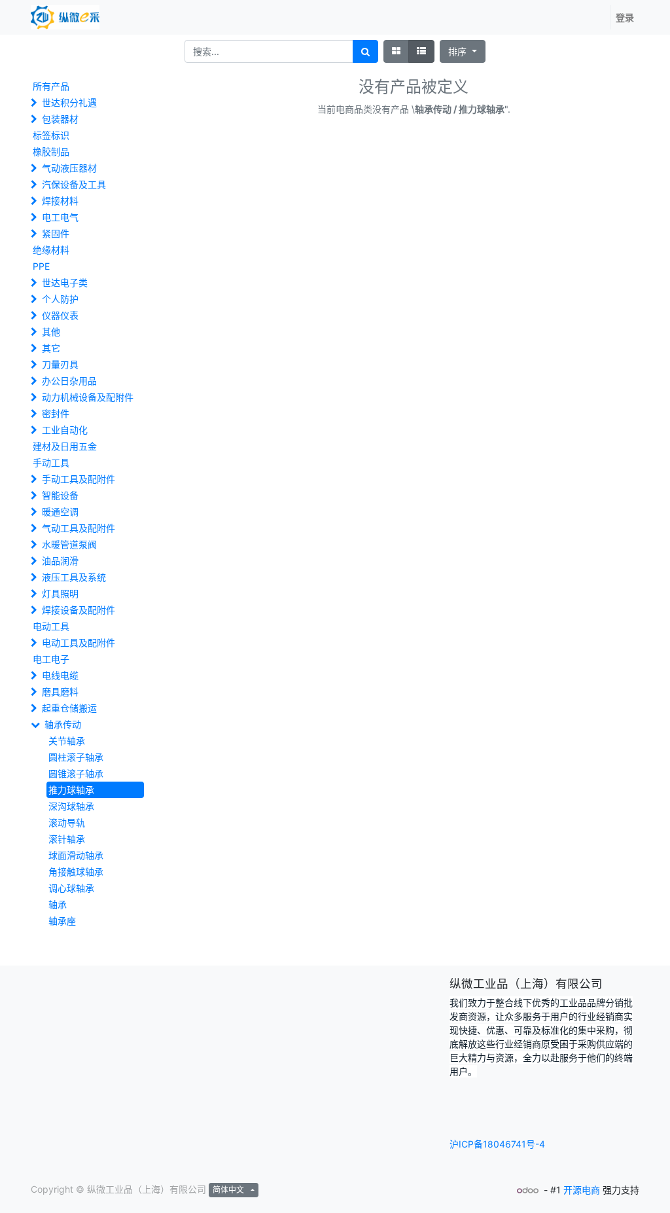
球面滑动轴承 (75, 855)
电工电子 (51, 658)
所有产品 (51, 86)
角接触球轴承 (75, 871)
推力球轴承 (71, 789)
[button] (462, 51)
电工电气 (60, 217)
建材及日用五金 (65, 446)
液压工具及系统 (74, 577)
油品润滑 (60, 560)
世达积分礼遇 (69, 102)
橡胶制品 (51, 151)
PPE (41, 266)
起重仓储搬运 (69, 708)
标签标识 (51, 135)
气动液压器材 (69, 167)
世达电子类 (65, 282)
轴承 (57, 904)
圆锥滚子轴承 (75, 773)
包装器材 (60, 118)
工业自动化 (65, 429)
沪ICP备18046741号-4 (497, 1144)
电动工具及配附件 (78, 642)
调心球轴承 (71, 888)
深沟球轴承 (71, 806)
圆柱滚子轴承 (75, 757)
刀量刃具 (60, 364)
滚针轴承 (66, 838)
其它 (51, 347)
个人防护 (60, 298)
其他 (51, 331)
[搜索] (365, 51)
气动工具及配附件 (78, 528)
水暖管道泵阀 (69, 544)
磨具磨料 (60, 691)
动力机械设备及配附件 (87, 397)
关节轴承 (66, 740)
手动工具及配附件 (78, 478)
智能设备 (60, 495)
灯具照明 (60, 593)
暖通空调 (60, 511)
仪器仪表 (60, 315)
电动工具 (51, 626)
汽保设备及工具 (74, 184)
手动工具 (51, 462)
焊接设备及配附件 (78, 609)
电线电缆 (60, 675)
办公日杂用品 (69, 380)
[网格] (396, 51)
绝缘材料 (51, 249)
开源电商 (581, 1189)
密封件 (55, 413)
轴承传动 (62, 724)
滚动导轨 (66, 822)
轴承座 (62, 920)
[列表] (421, 51)
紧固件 (55, 233)
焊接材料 (60, 200)
